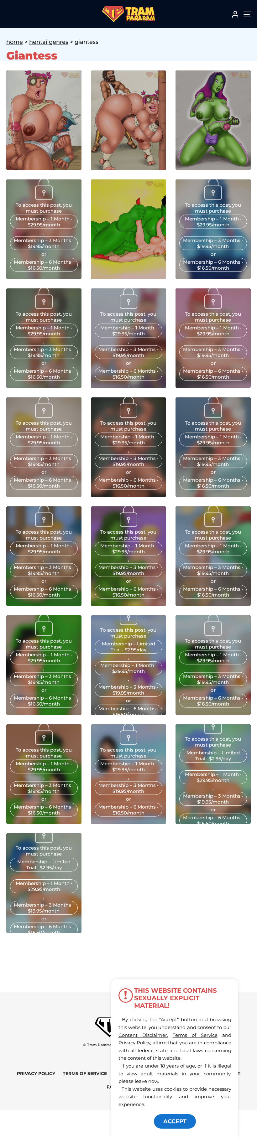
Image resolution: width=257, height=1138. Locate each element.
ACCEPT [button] (174, 1121)
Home (14, 42)
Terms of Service (85, 1073)
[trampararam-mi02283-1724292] (44, 415)
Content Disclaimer (142, 1035)
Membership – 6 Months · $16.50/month (44, 265)
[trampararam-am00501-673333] (128, 742)
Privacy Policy (36, 1073)
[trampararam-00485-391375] (44, 524)
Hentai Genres (48, 42)
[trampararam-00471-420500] (128, 524)
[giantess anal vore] (44, 197)
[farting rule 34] (128, 306)
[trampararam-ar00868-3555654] (213, 415)
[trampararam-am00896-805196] (213, 633)
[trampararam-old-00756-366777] (44, 841)
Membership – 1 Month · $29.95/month (44, 221)
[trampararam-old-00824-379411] (213, 732)
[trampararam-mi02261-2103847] (128, 415)
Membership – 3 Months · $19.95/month (44, 243)
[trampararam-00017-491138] (128, 623)
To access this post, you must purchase (44, 208)
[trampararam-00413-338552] (213, 524)
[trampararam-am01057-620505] (44, 633)
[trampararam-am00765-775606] (44, 742)
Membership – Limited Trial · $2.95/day (128, 647)
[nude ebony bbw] (44, 306)
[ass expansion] (213, 197)
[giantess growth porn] (213, 306)
